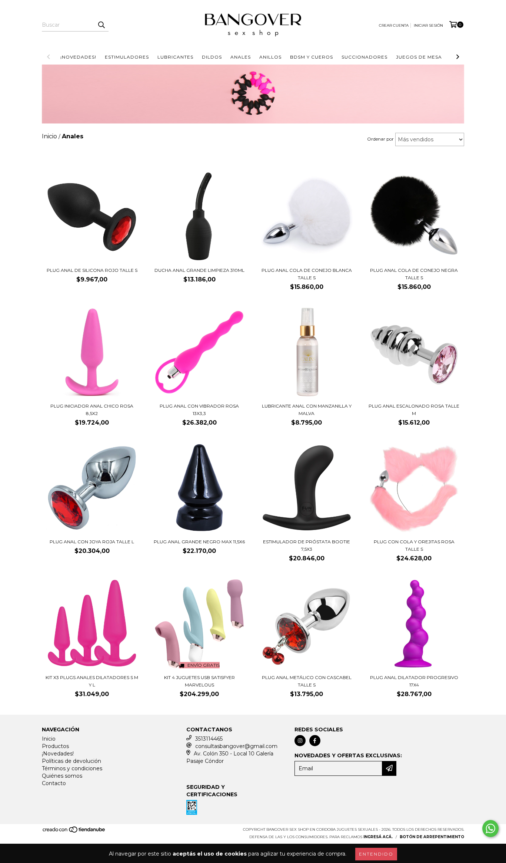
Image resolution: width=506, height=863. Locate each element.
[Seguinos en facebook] (314, 740)
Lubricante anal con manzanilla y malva (307, 409)
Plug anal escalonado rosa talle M (414, 409)
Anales (240, 57)
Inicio (49, 738)
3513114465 (209, 738)
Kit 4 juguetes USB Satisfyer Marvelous (199, 681)
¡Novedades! (78, 57)
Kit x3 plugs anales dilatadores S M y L (92, 681)
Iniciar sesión (428, 25)
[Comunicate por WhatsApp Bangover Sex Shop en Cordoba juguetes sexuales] (490, 828)
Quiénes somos (62, 776)
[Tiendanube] (74, 831)
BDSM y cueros (311, 57)
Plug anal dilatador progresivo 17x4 (414, 681)
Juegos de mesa (419, 57)
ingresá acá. (378, 836)
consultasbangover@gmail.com (236, 746)
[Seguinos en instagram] (300, 740)
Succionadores (364, 57)
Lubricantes (175, 57)
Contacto (54, 783)
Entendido (376, 854)
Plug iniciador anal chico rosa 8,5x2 (91, 409)
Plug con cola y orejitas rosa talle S (414, 545)
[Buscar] (101, 25)
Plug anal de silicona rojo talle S (92, 270)
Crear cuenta (394, 25)
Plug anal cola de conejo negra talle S (414, 273)
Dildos (212, 57)
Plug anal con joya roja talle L (92, 541)
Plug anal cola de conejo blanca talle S (307, 273)
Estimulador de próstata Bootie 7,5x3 (306, 545)
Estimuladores (127, 57)
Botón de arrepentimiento (432, 836)
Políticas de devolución (71, 761)
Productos (55, 746)
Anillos (270, 57)
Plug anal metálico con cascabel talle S (307, 681)
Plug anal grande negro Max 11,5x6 (199, 541)
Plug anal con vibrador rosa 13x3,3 (199, 409)
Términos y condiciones (72, 768)
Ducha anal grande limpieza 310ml (199, 270)
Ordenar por (380, 139)
